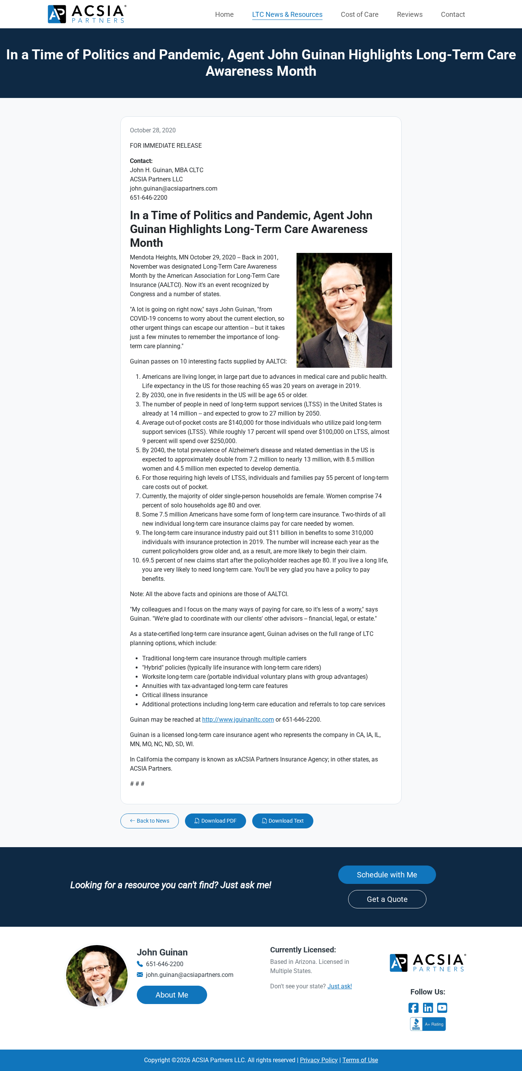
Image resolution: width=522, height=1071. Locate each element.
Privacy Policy (319, 1060)
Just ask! (339, 986)
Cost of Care (360, 14)
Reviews (410, 14)
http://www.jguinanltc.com (238, 719)
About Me (172, 994)
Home (224, 14)
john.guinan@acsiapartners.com (189, 974)
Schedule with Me (387, 874)
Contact (453, 14)
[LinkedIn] (428, 1008)
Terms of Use (360, 1060)
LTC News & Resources (287, 14)
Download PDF (219, 821)
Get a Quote (387, 899)
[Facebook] (413, 1008)
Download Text (286, 821)
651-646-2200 (164, 964)
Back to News (153, 821)
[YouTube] (442, 1008)
